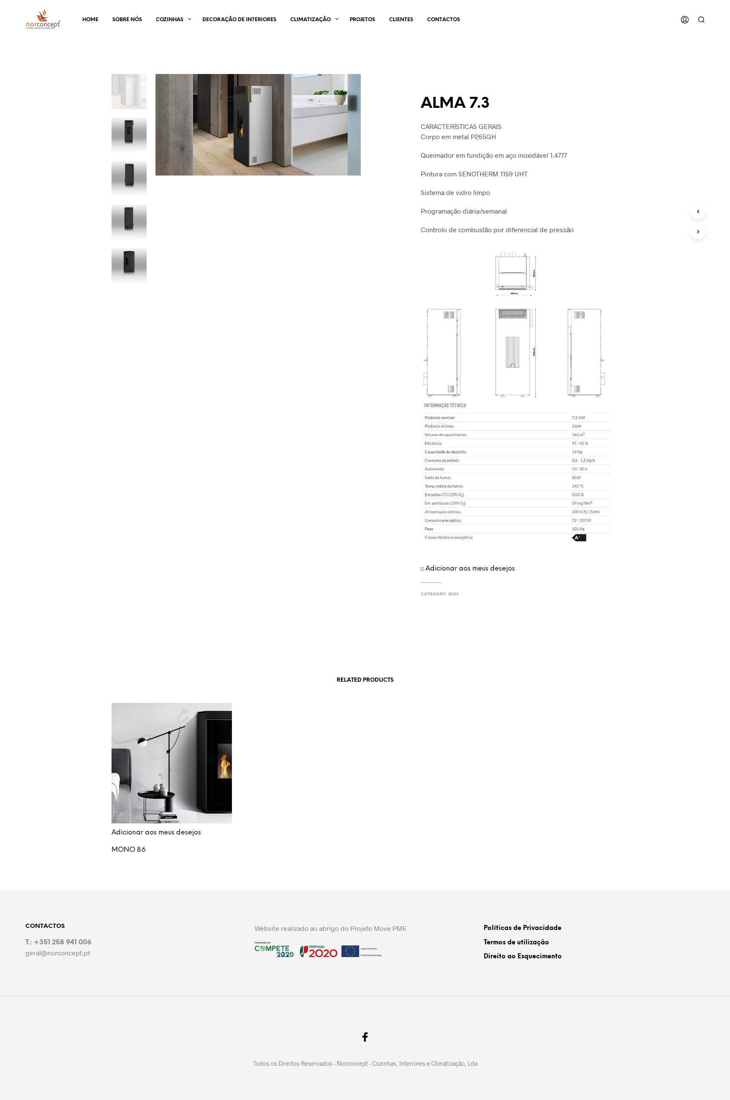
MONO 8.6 (129, 849)
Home (90, 19)
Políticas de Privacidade (522, 928)
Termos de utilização (516, 942)
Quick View (176, 829)
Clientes (401, 19)
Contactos (443, 19)
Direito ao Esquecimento (523, 956)
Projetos (362, 19)
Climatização (310, 19)
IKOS (453, 594)
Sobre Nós (127, 19)
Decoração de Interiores (239, 19)
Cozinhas (169, 19)
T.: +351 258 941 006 (58, 942)
